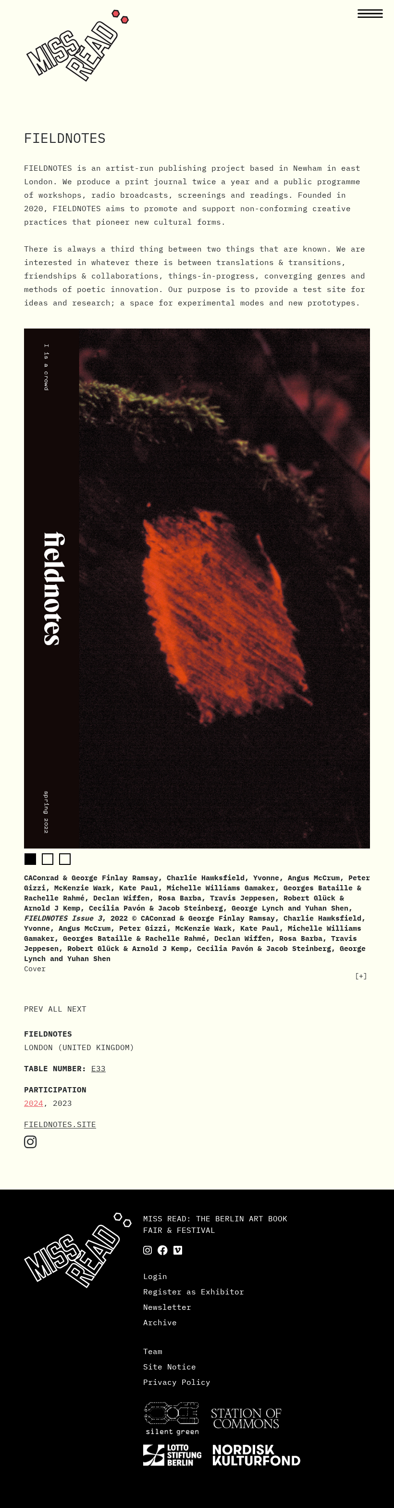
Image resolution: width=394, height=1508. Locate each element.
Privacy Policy (176, 1382)
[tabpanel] (197, 654)
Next (76, 1009)
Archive (160, 1322)
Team (152, 1351)
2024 (33, 1103)
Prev (33, 1009)
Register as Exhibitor (193, 1291)
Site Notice (169, 1366)
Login (155, 1276)
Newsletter (167, 1307)
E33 (98, 1068)
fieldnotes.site (60, 1124)
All (55, 1009)
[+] (361, 975)
